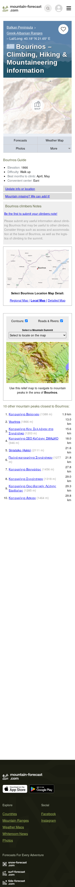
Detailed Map (56, 300)
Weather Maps (13, 827)
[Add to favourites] (63, 29)
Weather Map (55, 140)
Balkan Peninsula (20, 27)
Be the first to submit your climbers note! (30, 213)
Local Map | (39, 300)
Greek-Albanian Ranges (24, 33)
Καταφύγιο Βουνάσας (25, 469)
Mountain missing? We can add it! (27, 196)
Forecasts (20, 140)
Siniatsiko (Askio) (20, 450)
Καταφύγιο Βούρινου (24, 414)
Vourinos (14, 421)
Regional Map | (20, 300)
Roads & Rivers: (49, 321)
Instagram (48, 820)
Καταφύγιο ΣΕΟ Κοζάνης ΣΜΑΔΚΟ (33, 438)
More (53, 148)
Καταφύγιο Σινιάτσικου (26, 479)
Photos (20, 148)
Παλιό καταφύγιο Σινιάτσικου (30, 457)
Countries (9, 813)
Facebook (48, 813)
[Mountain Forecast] (21, 8)
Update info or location (20, 189)
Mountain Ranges (15, 820)
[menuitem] (20, 141)
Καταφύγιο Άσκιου (22, 498)
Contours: (18, 321)
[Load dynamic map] (37, 105)
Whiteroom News (15, 833)
